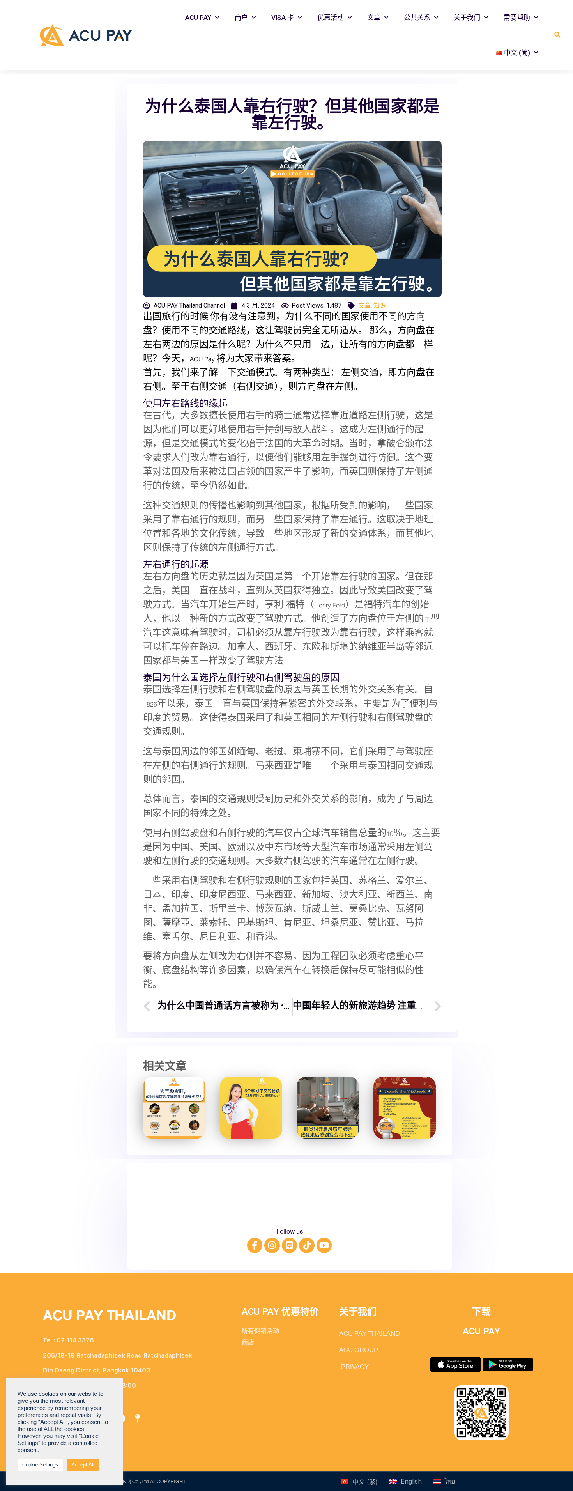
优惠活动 (330, 17)
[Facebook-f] (255, 1245)
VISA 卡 (282, 17)
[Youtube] (324, 1245)
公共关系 (417, 17)
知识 (379, 305)
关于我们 (467, 17)
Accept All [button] (82, 1465)
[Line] (289, 1245)
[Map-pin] (137, 1418)
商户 (241, 17)
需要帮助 (517, 17)
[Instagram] (272, 1245)
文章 (373, 17)
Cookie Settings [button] (40, 1465)
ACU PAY (198, 17)
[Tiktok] (307, 1245)
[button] (557, 35)
